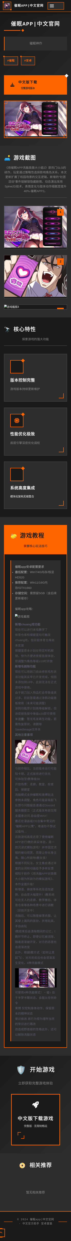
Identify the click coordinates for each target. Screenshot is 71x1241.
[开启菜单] (56, 6)
